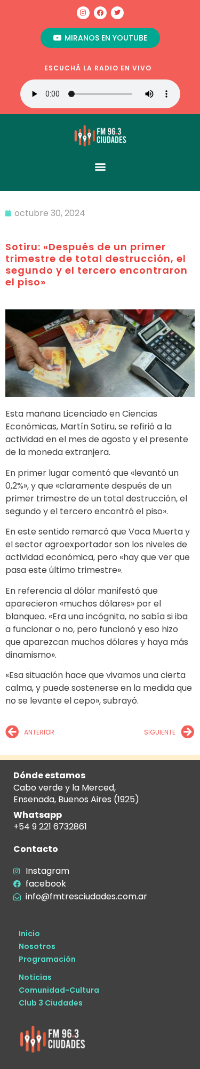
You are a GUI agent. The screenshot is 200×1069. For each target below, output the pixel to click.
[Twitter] (117, 12)
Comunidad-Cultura (59, 990)
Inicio (29, 933)
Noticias (35, 977)
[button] (100, 166)
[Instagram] (83, 12)
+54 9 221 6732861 (50, 826)
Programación (47, 959)
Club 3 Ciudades (51, 1003)
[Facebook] (100, 12)
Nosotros (37, 946)
